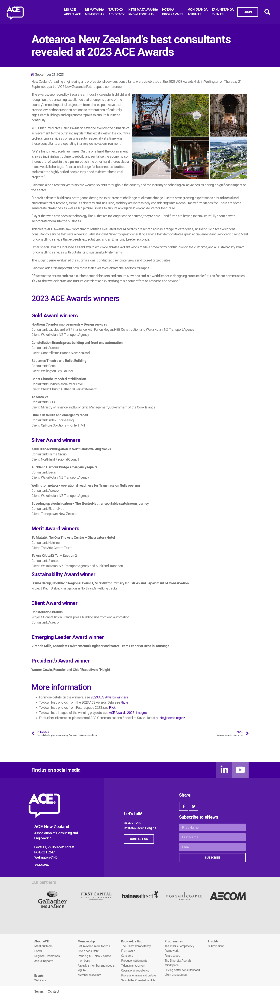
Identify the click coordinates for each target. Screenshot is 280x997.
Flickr (124, 702)
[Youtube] (240, 770)
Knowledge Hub (131, 941)
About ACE (41, 941)
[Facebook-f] (183, 806)
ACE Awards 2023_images (128, 713)
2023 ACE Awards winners (109, 697)
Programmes (174, 941)
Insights (213, 941)
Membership (86, 941)
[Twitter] (193, 806)
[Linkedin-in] (224, 770)
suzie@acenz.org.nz (170, 718)
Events (39, 975)
